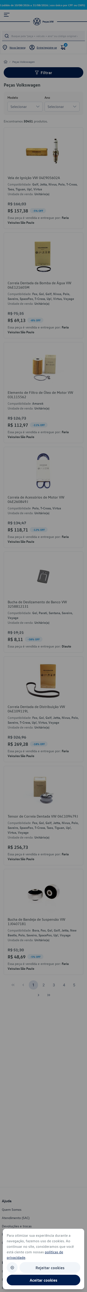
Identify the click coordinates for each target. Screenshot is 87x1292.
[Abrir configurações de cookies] (12, 1267)
